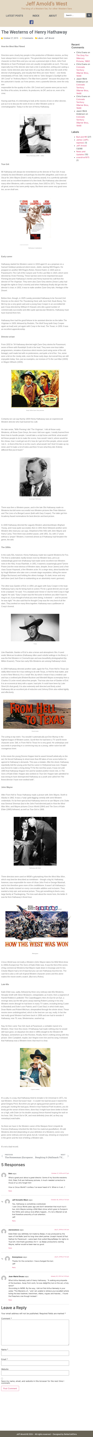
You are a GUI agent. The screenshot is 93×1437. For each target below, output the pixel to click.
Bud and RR (81, 137)
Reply (10, 1191)
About (53, 15)
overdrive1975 (82, 157)
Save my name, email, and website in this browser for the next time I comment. (32, 1382)
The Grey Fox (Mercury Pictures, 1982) (83, 58)
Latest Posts (14, 15)
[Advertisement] (35, 1412)
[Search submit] (89, 15)
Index (35, 15)
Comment (6, 1318)
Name (4, 1349)
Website (4, 1369)
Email (4, 1359)
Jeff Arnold (49, 38)
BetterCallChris (70, 1434)
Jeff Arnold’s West (46, 4)
